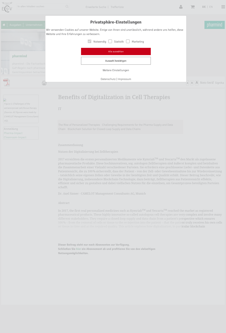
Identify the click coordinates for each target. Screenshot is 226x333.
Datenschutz (108, 79)
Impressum (124, 79)
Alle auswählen (116, 51)
